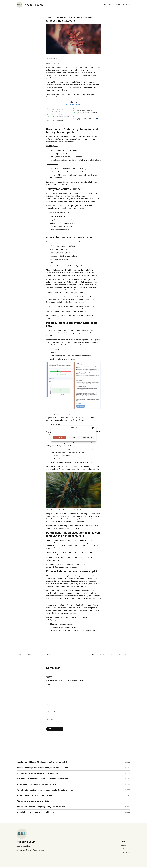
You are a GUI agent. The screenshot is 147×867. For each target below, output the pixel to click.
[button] (93, 428)
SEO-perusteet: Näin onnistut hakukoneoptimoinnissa (35, 655)
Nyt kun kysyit (33, 4)
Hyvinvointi (54, 58)
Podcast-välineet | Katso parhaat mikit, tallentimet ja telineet (42, 768)
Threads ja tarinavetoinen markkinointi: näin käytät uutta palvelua (45, 790)
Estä (73, 437)
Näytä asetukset (87, 437)
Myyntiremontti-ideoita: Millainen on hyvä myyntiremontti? (42, 762)
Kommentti (49, 684)
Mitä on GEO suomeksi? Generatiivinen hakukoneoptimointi (42, 779)
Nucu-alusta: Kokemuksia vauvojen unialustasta (37, 773)
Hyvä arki (48, 58)
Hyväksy (59, 437)
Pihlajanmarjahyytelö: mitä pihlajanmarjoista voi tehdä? (41, 807)
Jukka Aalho (54, 56)
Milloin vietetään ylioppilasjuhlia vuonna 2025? (37, 784)
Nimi (47, 704)
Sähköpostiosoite (50, 711)
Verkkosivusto (49, 719)
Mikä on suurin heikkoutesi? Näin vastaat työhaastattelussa (110, 655)
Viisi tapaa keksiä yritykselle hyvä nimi (33, 801)
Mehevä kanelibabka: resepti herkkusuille (34, 796)
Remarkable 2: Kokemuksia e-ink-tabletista (35, 812)
